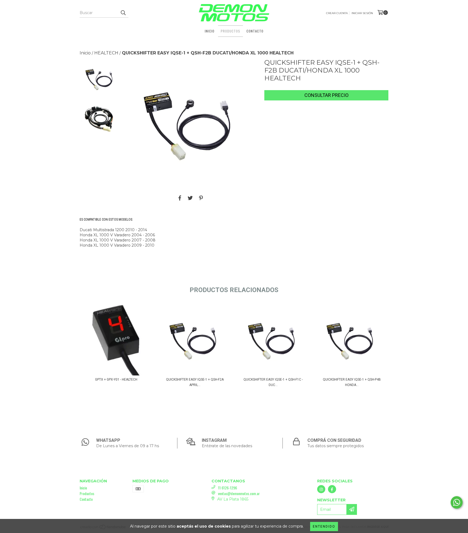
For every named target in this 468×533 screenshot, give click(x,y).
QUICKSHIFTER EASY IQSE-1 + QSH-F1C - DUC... (273, 382)
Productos (230, 31)
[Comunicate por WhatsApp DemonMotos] (457, 502)
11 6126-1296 (227, 488)
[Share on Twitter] (190, 198)
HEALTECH (106, 52)
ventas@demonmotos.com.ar (239, 493)
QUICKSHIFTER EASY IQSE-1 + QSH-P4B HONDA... (352, 382)
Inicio (209, 31)
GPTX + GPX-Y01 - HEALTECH (116, 379)
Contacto (255, 31)
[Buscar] (123, 13)
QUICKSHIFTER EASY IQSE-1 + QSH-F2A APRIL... (195, 382)
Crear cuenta (337, 13)
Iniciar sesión (362, 13)
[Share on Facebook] (179, 198)
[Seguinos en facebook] (332, 489)
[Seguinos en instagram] (321, 489)
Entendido (324, 526)
